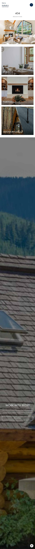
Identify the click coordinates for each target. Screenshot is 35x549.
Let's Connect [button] (17, 418)
